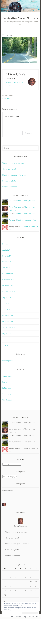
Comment (28, 133)
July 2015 (5, 339)
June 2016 (6, 309)
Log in (4, 382)
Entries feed (6, 388)
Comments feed (8, 394)
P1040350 (8, 97)
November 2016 (8, 280)
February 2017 (7, 262)
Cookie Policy (7, 610)
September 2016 (8, 291)
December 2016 (8, 274)
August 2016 (6, 297)
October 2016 (7, 286)
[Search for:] (20, 148)
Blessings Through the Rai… (26, 220)
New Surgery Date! (9, 181)
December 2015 (8, 315)
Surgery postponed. (9, 187)
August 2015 (6, 333)
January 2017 (7, 268)
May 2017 (5, 244)
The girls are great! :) (9, 169)
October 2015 (7, 321)
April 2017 (6, 250)
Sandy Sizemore (15, 207)
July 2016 (5, 303)
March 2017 (6, 256)
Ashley (11, 200)
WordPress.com (8, 400)
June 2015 (6, 345)
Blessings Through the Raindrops (14, 175)
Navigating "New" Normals (20, 18)
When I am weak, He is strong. (13, 163)
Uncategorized (7, 360)
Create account (8, 376)
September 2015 (8, 327)
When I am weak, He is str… (26, 200)
